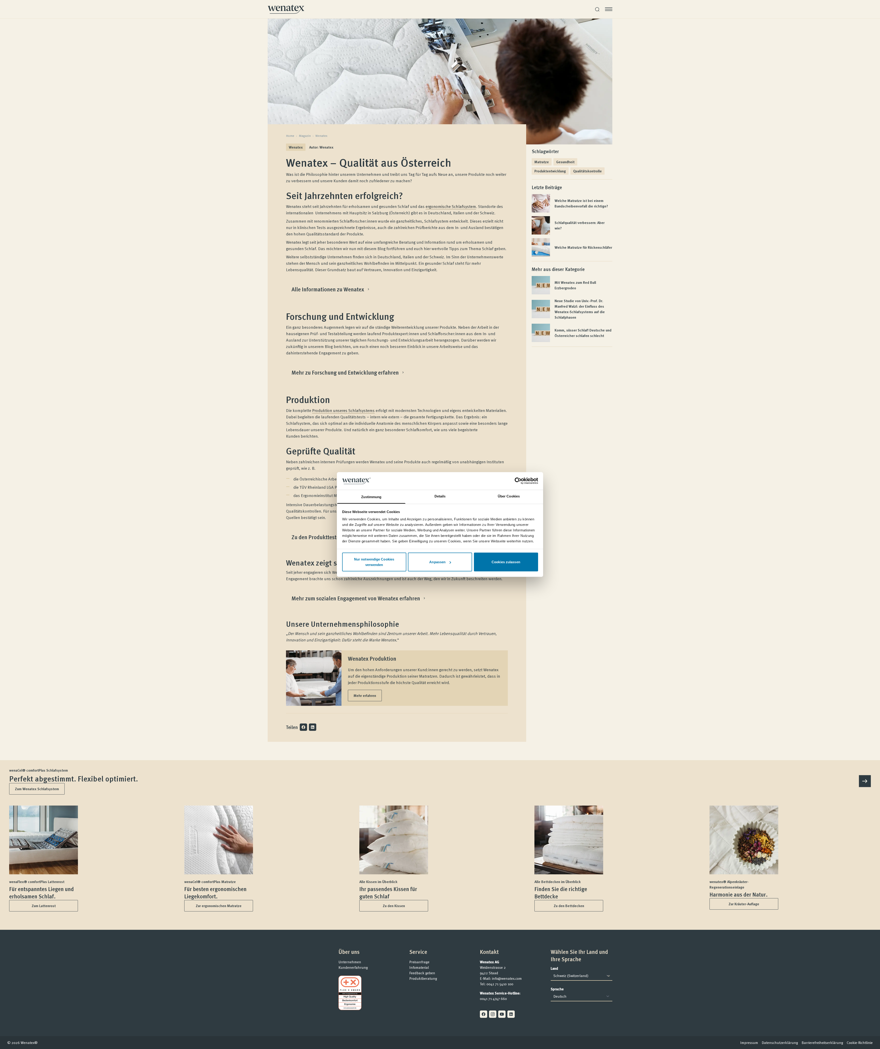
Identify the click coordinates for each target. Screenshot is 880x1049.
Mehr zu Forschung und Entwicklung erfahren (345, 372)
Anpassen (437, 562)
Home (290, 135)
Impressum (749, 1042)
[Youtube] (502, 1014)
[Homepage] (286, 9)
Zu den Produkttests (315, 537)
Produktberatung (423, 978)
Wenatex (321, 135)
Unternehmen (349, 962)
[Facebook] (483, 1014)
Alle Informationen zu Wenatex (328, 289)
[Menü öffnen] (608, 9)
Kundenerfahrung (353, 967)
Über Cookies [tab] (509, 496)
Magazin (305, 135)
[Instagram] (492, 1014)
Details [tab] (440, 496)
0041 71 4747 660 (493, 998)
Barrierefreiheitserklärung (822, 1042)
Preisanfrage (419, 962)
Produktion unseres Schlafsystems (343, 410)
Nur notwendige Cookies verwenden (374, 562)
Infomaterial (419, 967)
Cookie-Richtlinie (860, 1042)
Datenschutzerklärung (780, 1042)
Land (554, 968)
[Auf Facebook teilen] (303, 727)
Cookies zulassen (506, 562)
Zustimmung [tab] (371, 497)
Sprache (557, 989)
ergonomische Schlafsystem (451, 206)
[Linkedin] (511, 1014)
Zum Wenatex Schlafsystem (37, 789)
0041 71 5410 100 (500, 984)
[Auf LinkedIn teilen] (312, 727)
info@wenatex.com (507, 978)
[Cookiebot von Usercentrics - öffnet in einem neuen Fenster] (518, 481)
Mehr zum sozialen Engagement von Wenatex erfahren (356, 598)
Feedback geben (422, 973)
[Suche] (597, 9)
